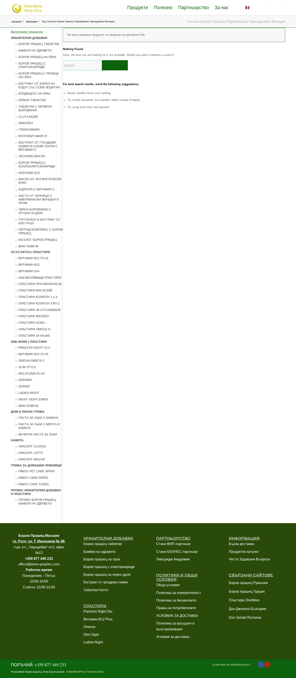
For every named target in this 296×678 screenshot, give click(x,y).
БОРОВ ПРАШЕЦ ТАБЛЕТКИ (38, 44)
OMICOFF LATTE (30, 453)
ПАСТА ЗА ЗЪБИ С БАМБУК (38, 417)
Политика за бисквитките (176, 600)
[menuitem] (137, 7)
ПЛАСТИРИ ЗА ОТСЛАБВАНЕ (39, 310)
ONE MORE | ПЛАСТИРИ (29, 341)
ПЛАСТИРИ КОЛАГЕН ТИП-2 (39, 303)
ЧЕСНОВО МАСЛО (31, 156)
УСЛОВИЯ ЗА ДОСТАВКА (177, 616)
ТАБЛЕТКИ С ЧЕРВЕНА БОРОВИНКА (35, 108)
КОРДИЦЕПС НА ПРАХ (34, 93)
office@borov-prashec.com (39, 564)
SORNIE (24, 386)
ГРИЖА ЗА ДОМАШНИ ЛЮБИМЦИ (36, 465)
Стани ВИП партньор (173, 544)
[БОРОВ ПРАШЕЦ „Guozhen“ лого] (26, 7)
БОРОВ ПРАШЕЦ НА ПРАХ (37, 57)
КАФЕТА (17, 440)
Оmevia (89, 627)
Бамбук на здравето (99, 551)
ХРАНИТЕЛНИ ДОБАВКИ (29, 38)
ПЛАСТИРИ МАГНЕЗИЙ (35, 290)
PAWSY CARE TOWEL (33, 484)
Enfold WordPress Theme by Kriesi (85, 671)
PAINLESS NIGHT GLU (34, 347)
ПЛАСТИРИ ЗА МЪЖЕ (34, 335)
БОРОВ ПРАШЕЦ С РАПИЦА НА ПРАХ (38, 75)
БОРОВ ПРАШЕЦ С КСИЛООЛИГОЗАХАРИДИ (36, 164)
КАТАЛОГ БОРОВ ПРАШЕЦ (37, 239)
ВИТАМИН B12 (29, 264)
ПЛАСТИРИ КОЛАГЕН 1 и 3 (37, 297)
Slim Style (91, 634)
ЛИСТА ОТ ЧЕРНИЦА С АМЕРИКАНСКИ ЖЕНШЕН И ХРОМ (38, 199)
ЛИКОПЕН (25, 123)
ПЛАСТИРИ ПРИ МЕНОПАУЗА (40, 284)
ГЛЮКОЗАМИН (29, 129)
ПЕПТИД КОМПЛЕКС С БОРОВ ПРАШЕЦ (40, 231)
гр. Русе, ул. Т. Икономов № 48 (39, 541)
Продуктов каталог (244, 551)
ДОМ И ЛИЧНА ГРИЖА (27, 411)
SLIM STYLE (27, 367)
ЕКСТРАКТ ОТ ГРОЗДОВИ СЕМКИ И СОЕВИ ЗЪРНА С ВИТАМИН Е (38, 146)
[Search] (257, 7)
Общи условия (168, 585)
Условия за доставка (172, 637)
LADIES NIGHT (28, 393)
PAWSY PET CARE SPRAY (36, 471)
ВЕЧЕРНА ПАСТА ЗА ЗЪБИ (37, 434)
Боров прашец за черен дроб (106, 574)
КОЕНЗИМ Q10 (29, 173)
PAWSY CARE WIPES (33, 477)
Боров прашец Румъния (248, 583)
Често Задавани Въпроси (249, 559)
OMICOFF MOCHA (31, 459)
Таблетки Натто (95, 590)
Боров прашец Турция (247, 591)
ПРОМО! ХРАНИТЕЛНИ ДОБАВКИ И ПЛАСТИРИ (36, 492)
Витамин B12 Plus (97, 619)
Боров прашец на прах (101, 559)
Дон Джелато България (247, 609)
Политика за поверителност (178, 593)
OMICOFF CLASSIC (32, 446)
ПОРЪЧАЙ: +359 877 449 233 (38, 665)
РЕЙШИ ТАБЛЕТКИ (32, 100)
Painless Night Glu (97, 611)
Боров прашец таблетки (102, 544)
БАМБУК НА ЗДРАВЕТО (35, 50)
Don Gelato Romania (245, 617)
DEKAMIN (25, 380)
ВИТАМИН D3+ (29, 271)
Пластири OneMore (244, 600)
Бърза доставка (241, 544)
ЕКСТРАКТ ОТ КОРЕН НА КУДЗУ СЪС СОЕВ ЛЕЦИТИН (39, 85)
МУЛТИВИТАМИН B (32, 136)
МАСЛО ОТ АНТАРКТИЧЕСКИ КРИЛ (39, 180)
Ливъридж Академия (173, 559)
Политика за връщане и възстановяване (175, 626)
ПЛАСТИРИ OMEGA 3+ (34, 329)
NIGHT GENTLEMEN (33, 399)
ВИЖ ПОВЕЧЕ (28, 246)
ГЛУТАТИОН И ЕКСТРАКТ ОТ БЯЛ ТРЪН (39, 221)
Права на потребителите (176, 608)
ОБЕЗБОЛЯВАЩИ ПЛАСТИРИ (39, 277)
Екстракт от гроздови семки (105, 582)
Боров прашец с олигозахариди (109, 567)
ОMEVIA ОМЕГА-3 (31, 360)
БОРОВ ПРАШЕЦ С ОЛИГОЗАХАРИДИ (32, 65)
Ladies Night (93, 642)
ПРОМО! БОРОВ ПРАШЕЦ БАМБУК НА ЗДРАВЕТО (37, 501)
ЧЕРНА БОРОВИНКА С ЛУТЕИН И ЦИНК (34, 211)
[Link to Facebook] (261, 664)
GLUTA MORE (28, 116)
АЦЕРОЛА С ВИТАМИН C (36, 189)
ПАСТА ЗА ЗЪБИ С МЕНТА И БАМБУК (39, 426)
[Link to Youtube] (267, 664)
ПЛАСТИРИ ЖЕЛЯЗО (33, 316)
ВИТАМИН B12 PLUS (33, 258)
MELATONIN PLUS (31, 373)
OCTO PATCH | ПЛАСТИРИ (30, 252)
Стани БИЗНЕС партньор (177, 551)
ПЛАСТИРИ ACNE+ (32, 322)
